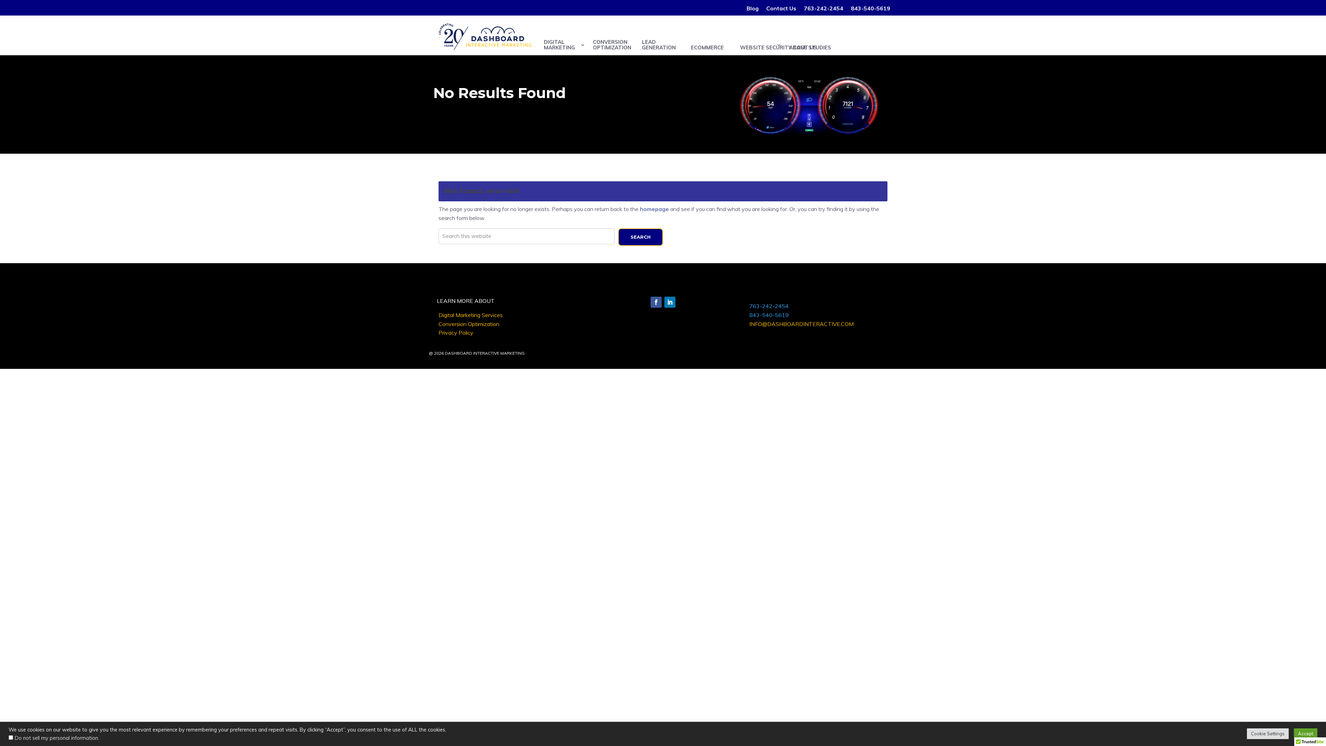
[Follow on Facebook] (656, 302)
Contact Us (781, 9)
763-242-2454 (823, 9)
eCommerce (707, 47)
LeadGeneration (659, 45)
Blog (753, 9)
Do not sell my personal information (56, 738)
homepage (654, 208)
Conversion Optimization (469, 324)
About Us (803, 47)
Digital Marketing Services (471, 315)
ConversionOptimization (612, 45)
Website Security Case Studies (760, 47)
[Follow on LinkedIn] (669, 302)
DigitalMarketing (559, 45)
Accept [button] (1305, 733)
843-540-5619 (870, 9)
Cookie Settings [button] (1268, 733)
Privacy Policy (456, 332)
